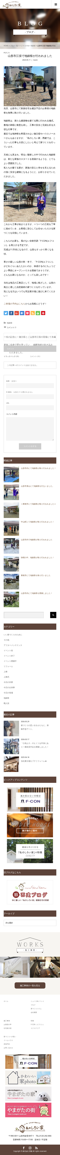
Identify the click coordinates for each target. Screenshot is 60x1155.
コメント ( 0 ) (35, 356)
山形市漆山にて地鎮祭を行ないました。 (37, 486)
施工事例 (7, 1021)
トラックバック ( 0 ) (11, 356)
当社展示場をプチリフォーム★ (34, 761)
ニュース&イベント (37, 1001)
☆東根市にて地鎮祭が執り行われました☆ (38, 504)
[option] (15, 967)
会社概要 (34, 1012)
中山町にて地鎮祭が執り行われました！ (37, 521)
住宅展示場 (7, 1028)
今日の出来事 (9, 687)
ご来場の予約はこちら (14, 303)
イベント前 (8, 650)
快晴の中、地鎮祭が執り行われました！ (37, 557)
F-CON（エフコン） (38, 1024)
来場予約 (7, 1044)
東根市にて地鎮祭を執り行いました (35, 575)
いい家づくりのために (13, 634)
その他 (6, 640)
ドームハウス (8, 1040)
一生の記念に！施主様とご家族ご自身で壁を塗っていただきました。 (17, 338)
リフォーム (8, 666)
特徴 (32, 1021)
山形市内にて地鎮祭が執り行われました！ (38, 468)
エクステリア (35, 1028)
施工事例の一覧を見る (30, 985)
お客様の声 (7, 1024)
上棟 (5, 671)
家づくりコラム (36, 1009)
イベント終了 (9, 655)
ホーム (6, 1001)
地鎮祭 (35, 60)
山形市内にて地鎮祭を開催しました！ (36, 593)
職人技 (6, 703)
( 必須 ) (11, 381)
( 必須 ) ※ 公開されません (19, 392)
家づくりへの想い (10, 1036)
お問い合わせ (8, 1048)
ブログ (33, 1005)
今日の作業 (8, 682)
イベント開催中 (10, 661)
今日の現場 (8, 692)
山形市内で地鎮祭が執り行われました (36, 539)
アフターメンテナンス (13, 645)
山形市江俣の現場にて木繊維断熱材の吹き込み (43, 338)
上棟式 (6, 677)
